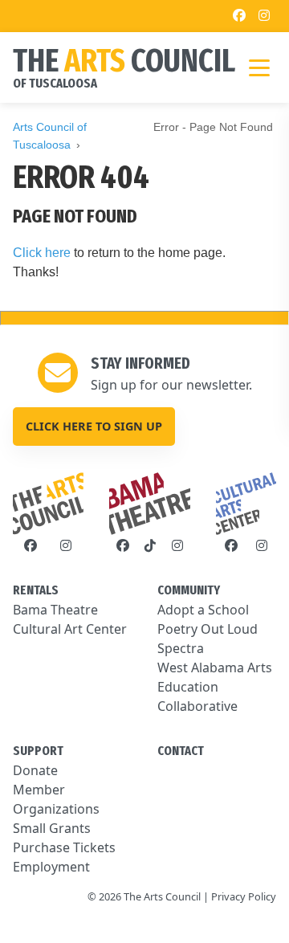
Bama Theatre (55, 609)
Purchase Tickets (64, 847)
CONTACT (180, 750)
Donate (35, 770)
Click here (42, 252)
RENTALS (36, 590)
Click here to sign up (94, 426)
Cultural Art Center (70, 629)
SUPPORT (38, 750)
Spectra (180, 648)
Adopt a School (203, 609)
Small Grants (52, 828)
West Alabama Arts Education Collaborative (214, 687)
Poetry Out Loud (207, 629)
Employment (51, 867)
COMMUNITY (188, 590)
